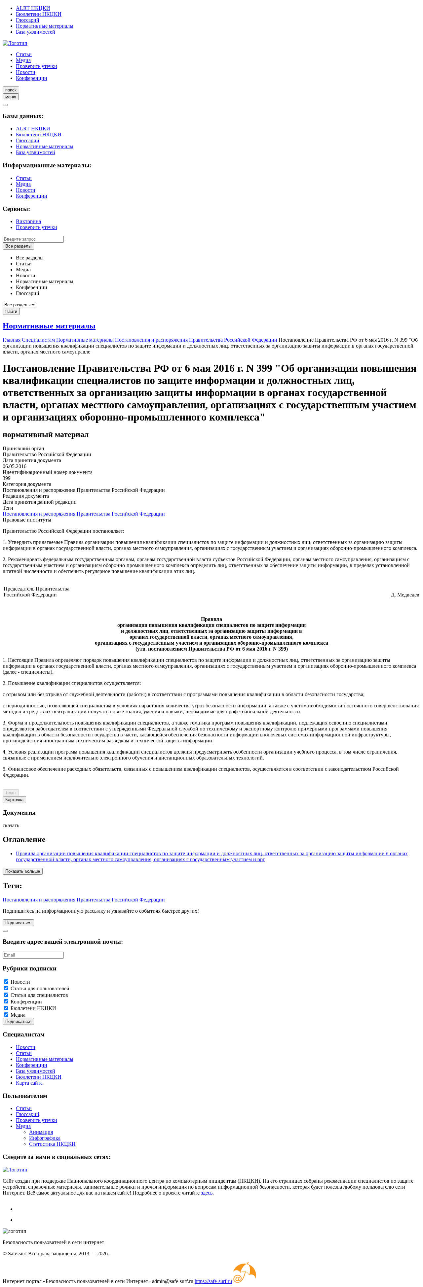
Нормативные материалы (44, 26)
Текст (10, 792)
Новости (25, 72)
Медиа (23, 60)
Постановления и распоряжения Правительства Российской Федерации (84, 514)
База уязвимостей (35, 32)
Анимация (41, 1132)
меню (10, 96)
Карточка (14, 799)
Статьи (24, 54)
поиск (11, 89)
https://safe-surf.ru (213, 1281)
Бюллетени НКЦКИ (38, 14)
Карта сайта (29, 1083)
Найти (11, 311)
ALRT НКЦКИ (33, 8)
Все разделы (18, 246)
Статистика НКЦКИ (52, 1144)
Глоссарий (27, 20)
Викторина (28, 221)
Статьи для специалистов (39, 995)
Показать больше (22, 871)
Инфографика (44, 1138)
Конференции (31, 78)
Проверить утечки (36, 66)
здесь (206, 1193)
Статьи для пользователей (40, 988)
